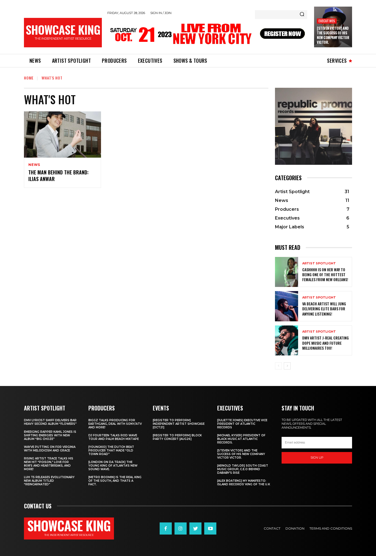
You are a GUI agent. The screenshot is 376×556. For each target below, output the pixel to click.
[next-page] (287, 365)
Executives (326, 20)
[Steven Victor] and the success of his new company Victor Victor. (333, 35)
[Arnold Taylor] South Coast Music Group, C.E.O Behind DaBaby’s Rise (242, 469)
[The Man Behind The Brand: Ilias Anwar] (62, 134)
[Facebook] (166, 528)
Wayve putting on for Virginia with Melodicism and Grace (49, 448)
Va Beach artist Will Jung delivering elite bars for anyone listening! (324, 308)
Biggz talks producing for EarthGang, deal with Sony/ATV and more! (115, 423)
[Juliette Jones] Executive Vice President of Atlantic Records (242, 423)
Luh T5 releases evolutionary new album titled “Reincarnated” (49, 480)
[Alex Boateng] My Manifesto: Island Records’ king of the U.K (243, 482)
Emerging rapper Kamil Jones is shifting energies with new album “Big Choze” (50, 435)
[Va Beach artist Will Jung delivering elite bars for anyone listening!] (286, 306)
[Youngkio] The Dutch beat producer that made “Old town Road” (111, 450)
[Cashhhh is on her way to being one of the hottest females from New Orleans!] (286, 272)
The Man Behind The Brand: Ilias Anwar (58, 175)
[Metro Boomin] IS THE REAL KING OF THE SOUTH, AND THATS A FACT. (114, 480)
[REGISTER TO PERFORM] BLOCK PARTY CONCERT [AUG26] (177, 437)
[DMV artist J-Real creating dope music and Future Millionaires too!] (286, 340)
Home (29, 78)
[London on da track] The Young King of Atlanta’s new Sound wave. (112, 465)
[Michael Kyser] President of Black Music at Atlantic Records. (241, 439)
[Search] (302, 14)
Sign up (316, 457)
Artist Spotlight (319, 263)
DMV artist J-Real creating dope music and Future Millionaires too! (325, 342)
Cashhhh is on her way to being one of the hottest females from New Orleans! (325, 274)
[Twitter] (195, 528)
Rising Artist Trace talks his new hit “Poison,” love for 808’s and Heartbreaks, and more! (48, 464)
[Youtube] (210, 528)
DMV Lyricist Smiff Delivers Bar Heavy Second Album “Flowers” (50, 422)
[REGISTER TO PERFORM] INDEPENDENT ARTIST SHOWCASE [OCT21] (179, 423)
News (34, 164)
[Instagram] (181, 528)
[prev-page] (278, 365)
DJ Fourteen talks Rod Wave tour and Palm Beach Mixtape (113, 437)
